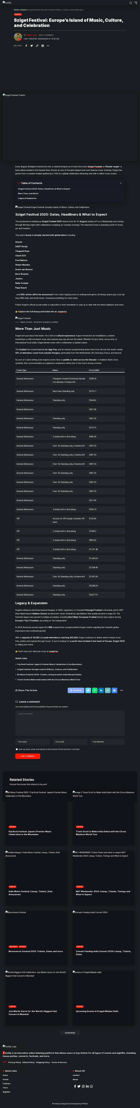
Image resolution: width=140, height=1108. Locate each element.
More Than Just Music (28, 193)
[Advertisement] (70, 71)
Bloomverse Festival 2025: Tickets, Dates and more (36, 951)
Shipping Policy (43, 1062)
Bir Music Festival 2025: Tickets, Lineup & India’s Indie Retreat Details (49, 674)
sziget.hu (62, 311)
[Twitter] (79, 1086)
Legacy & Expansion (27, 198)
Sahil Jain (32, 35)
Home (16, 10)
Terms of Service (59, 1062)
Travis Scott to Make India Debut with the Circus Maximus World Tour (48, 679)
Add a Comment (46, 35)
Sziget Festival (95, 166)
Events (23, 10)
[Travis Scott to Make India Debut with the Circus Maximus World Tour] (104, 809)
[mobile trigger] (135, 3)
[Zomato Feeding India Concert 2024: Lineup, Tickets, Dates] (104, 929)
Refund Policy (28, 1062)
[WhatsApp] (91, 1086)
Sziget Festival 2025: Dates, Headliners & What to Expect (44, 189)
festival (22, 349)
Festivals (13, 947)
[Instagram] (83, 1086)
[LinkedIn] (87, 1086)
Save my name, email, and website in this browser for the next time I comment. (49, 749)
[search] (131, 3)
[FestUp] (7, 3)
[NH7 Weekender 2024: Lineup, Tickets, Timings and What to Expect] (104, 869)
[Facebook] (75, 1086)
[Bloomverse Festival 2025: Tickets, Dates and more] (36, 929)
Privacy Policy (14, 1062)
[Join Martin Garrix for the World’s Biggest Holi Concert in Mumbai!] (36, 989)
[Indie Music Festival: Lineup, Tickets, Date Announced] (36, 869)
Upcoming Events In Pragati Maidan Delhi (97, 1011)
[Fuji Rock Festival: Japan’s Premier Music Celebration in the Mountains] (36, 809)
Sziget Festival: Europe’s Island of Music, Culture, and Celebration (47, 669)
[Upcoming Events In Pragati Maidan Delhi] (104, 989)
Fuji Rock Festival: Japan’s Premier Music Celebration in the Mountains (49, 664)
